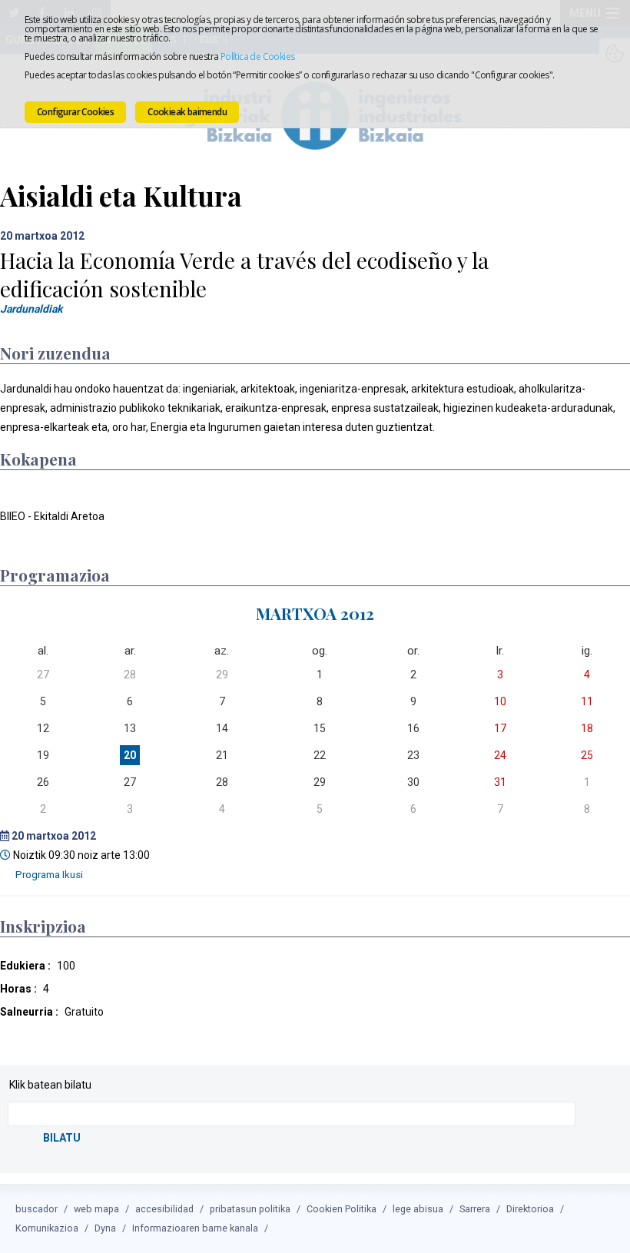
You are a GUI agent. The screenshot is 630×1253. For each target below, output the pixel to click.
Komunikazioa (46, 1228)
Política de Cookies (257, 56)
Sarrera (474, 1209)
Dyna (105, 1228)
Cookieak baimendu (187, 111)
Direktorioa (530, 1209)
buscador (36, 1209)
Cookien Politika (341, 1209)
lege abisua (418, 1209)
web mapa (96, 1209)
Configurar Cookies (75, 111)
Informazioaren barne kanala (195, 1228)
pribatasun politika (250, 1209)
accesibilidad (164, 1209)
